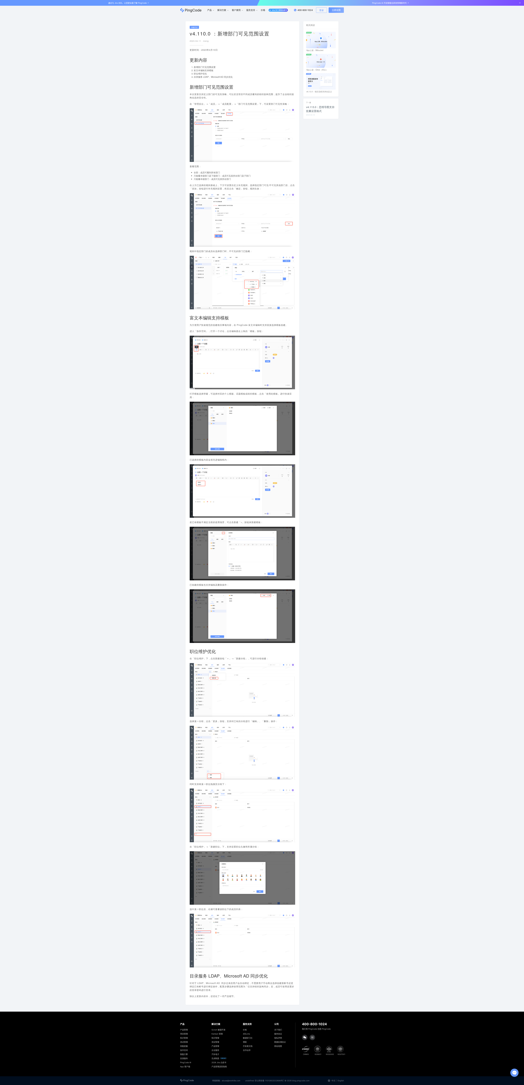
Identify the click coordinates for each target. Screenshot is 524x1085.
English (341, 1080)
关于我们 (278, 1030)
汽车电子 (215, 1054)
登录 (321, 10)
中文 (333, 1080)
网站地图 (278, 1046)
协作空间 (184, 1050)
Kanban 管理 (217, 1034)
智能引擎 (184, 1054)
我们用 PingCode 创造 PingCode (316, 1029)
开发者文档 (247, 1046)
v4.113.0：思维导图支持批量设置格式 (320, 109)
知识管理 (184, 1038)
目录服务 (184, 1058)
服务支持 (250, 10)
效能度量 (184, 1046)
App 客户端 (185, 1067)
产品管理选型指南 (219, 1067)
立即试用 (336, 10)
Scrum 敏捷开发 (218, 1030)
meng (206, 41)
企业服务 (215, 1050)
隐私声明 (278, 1038)
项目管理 (184, 1034)
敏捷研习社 (247, 1038)
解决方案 (221, 10)
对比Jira (246, 1034)
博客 (245, 1042)
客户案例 (236, 10)
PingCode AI (185, 1062)
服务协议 (278, 1034)
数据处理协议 (280, 1042)
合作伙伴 (247, 1050)
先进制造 (215, 1058)
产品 (209, 10)
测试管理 (184, 1042)
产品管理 (184, 1030)
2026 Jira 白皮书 (219, 1062)
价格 (263, 10)
